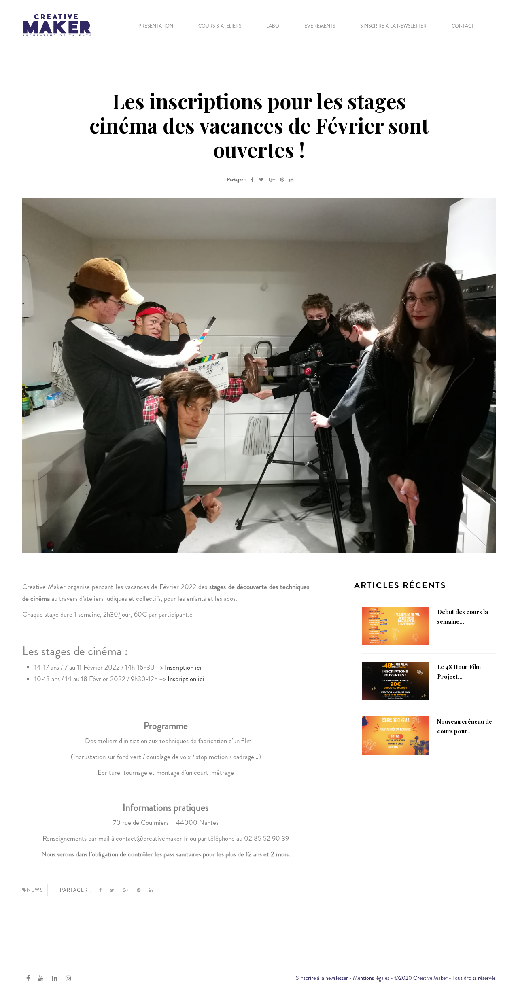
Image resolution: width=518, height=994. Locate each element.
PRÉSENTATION (155, 26)
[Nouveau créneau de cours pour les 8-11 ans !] (395, 735)
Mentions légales (371, 978)
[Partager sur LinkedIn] (291, 179)
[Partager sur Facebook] (252, 179)
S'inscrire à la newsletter (322, 978)
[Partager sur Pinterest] (282, 179)
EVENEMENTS (319, 26)
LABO (272, 26)
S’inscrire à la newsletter (393, 26)
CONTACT (463, 26)
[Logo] (57, 24)
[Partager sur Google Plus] (272, 179)
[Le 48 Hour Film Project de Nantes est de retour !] (395, 680)
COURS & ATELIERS (219, 26)
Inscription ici (183, 667)
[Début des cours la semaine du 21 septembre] (395, 625)
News (35, 890)
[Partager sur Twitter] (261, 179)
